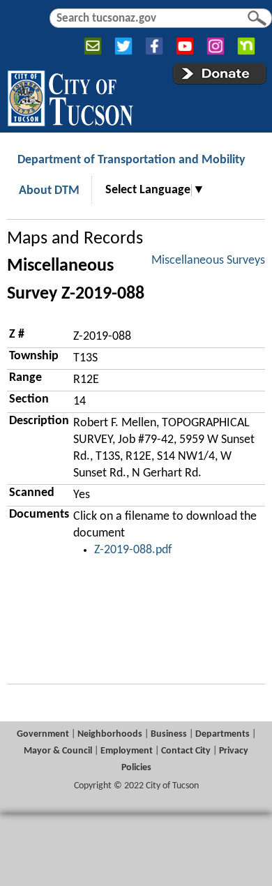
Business (169, 734)
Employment (126, 751)
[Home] (70, 96)
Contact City (186, 751)
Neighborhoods (109, 734)
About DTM (49, 191)
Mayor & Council (58, 751)
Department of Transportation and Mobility (131, 160)
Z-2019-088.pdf (133, 550)
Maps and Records (75, 239)
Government (43, 734)
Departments (222, 734)
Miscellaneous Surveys (208, 260)
